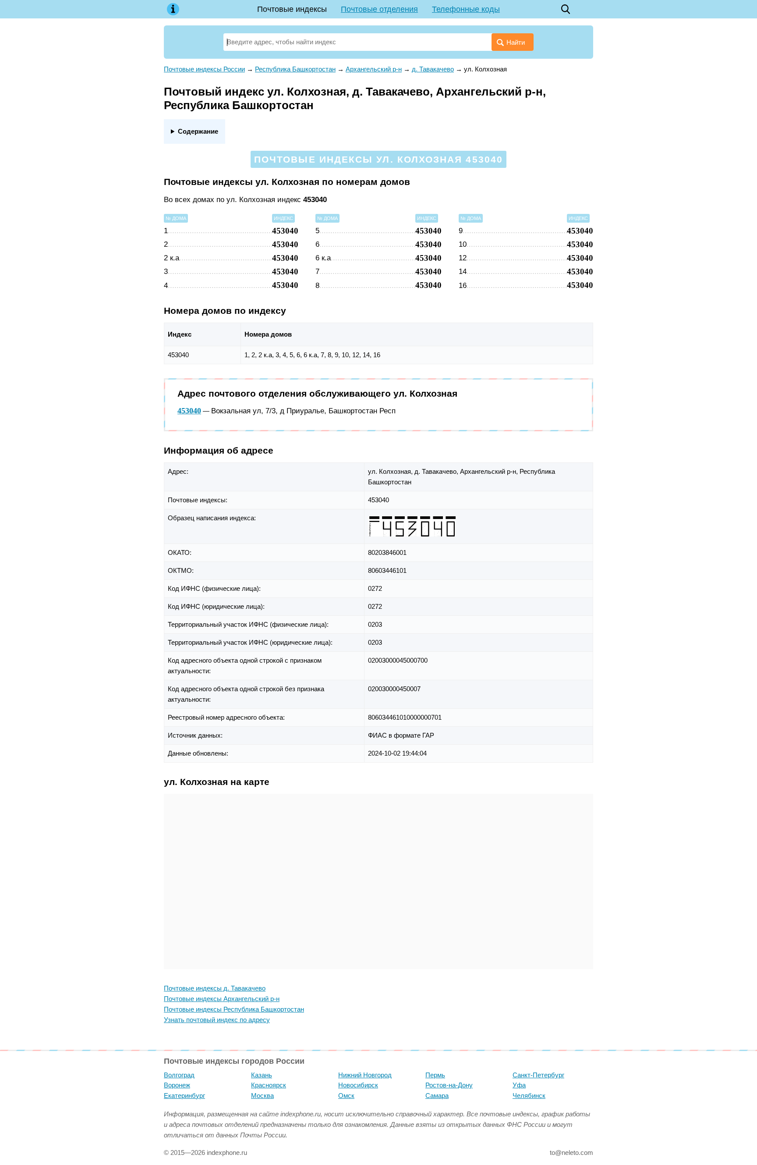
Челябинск (529, 1095)
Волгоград (179, 1075)
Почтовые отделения (379, 9)
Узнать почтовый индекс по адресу (217, 1019)
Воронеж (177, 1085)
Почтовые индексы (292, 9)
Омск (346, 1095)
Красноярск (268, 1085)
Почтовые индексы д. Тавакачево (214, 988)
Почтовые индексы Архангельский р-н (221, 998)
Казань (261, 1075)
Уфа (519, 1085)
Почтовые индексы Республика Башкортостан (234, 1009)
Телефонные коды (466, 9)
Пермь (435, 1075)
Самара (437, 1095)
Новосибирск (358, 1085)
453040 (189, 410)
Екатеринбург (184, 1095)
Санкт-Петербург (538, 1075)
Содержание (198, 131)
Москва (262, 1095)
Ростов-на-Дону (449, 1085)
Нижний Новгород (365, 1075)
